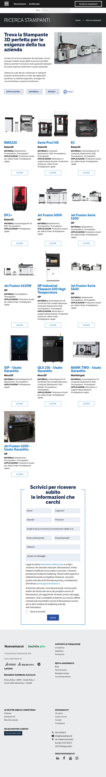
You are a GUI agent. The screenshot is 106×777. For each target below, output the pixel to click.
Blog (57, 666)
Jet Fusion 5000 (50, 215)
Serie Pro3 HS (48, 142)
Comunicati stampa (63, 676)
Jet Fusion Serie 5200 (83, 217)
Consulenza (59, 648)
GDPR (19, 680)
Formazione (59, 654)
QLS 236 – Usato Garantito (50, 369)
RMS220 (10, 142)
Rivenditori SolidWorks (14, 675)
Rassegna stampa (62, 673)
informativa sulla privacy (52, 564)
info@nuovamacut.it (63, 736)
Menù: (38, 10)
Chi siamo (59, 713)
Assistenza (59, 651)
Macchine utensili (11, 720)
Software (7, 713)
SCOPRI (19, 173)
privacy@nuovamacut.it (48, 583)
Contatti (29, 683)
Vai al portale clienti (13, 733)
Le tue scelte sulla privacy (14, 683)
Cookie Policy (28, 680)
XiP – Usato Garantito (13, 369)
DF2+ (8, 215)
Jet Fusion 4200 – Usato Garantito (17, 448)
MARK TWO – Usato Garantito (86, 369)
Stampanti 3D (9, 716)
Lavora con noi (61, 716)
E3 (73, 142)
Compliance (60, 723)
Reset (71, 92)
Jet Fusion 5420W (17, 286)
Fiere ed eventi (61, 670)
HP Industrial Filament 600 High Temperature (52, 289)
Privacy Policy (9, 680)
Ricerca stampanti (88, 4)
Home (78, 20)
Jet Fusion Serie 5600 (83, 287)
